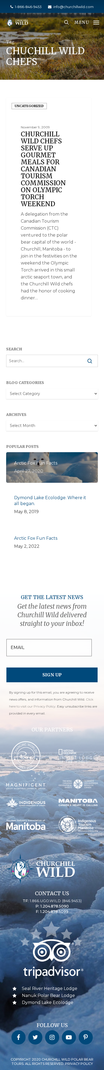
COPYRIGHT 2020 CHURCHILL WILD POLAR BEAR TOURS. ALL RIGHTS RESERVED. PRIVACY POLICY (52, 1061)
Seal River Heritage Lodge (49, 988)
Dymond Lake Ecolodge (47, 1002)
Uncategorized (29, 106)
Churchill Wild (28, 310)
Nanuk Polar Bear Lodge (48, 995)
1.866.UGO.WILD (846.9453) (56, 900)
